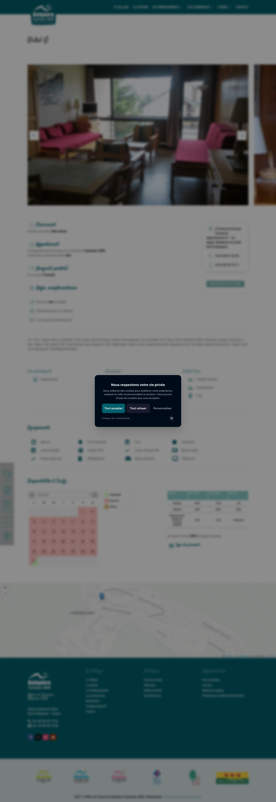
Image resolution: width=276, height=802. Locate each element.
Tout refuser (138, 408)
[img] (171, 418)
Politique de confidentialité (116, 418)
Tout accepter (113, 408)
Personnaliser (162, 408)
